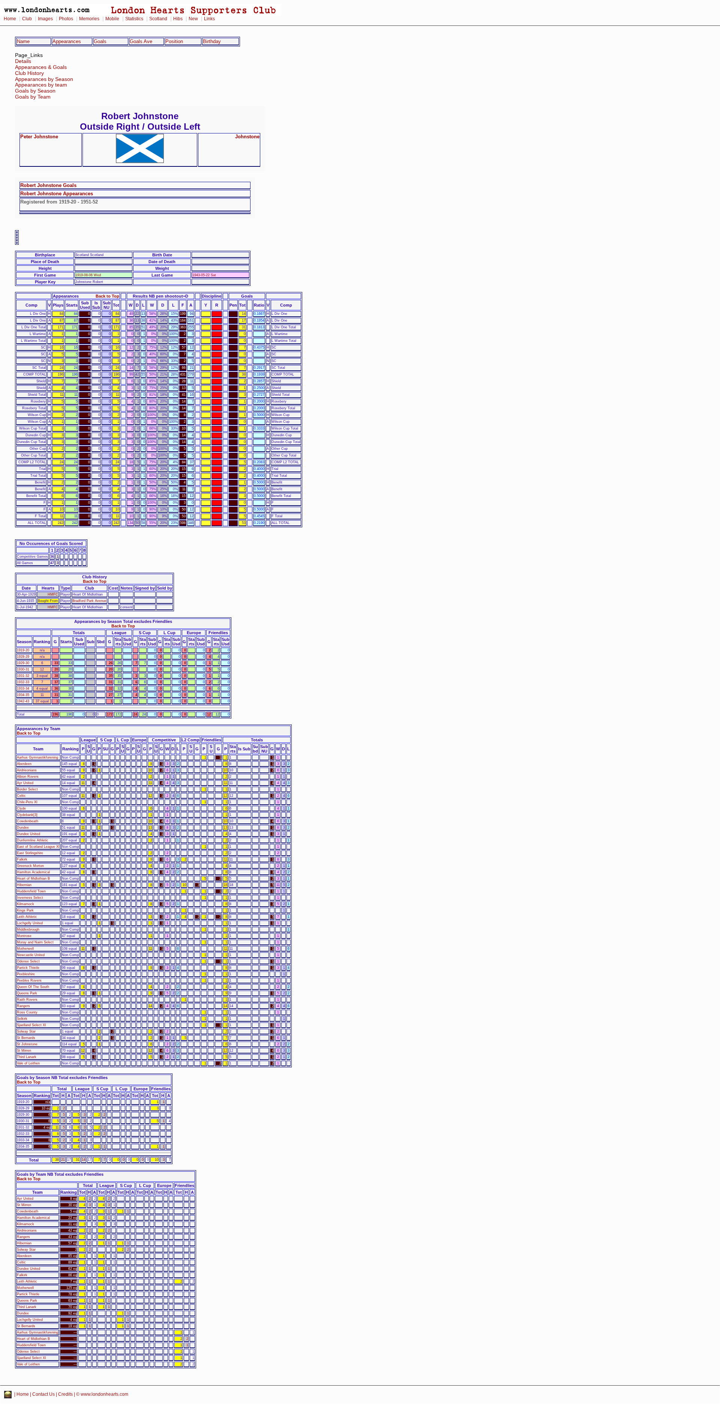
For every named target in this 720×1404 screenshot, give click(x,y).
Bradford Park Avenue (89, 601)
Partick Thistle (28, 968)
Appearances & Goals (41, 67)
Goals (100, 41)
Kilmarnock (25, 904)
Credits (65, 1394)
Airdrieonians (27, 770)
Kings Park (25, 910)
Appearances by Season (44, 79)
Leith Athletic (27, 917)
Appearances (66, 41)
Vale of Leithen (28, 1063)
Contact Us (43, 1394)
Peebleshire (26, 974)
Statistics (134, 18)
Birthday (212, 41)
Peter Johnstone (39, 136)
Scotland (158, 18)
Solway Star (26, 1031)
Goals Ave (141, 41)
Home (10, 18)
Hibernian (24, 885)
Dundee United (28, 834)
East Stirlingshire (30, 853)
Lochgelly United (30, 923)
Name (23, 41)
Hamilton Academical (33, 872)
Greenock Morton (30, 866)
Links (209, 18)
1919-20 (23, 650)
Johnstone (247, 136)
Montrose (24, 936)
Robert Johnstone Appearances (56, 193)
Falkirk (22, 859)
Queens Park (27, 993)
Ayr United (25, 783)
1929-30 (23, 663)
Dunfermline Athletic (32, 840)
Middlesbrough (28, 929)
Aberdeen (24, 764)
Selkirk (22, 1019)
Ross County (27, 1012)
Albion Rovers (28, 776)
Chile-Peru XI (27, 802)
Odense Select (28, 961)
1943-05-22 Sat (204, 275)
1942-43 (23, 701)
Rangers (23, 1006)
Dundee (23, 827)
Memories (89, 18)
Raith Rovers (27, 999)
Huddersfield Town (31, 891)
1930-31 (23, 669)
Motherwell (25, 948)
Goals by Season (35, 91)
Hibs (178, 18)
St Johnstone (27, 1044)
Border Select (27, 789)
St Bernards (26, 1038)
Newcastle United (31, 955)
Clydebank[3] (27, 815)
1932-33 (23, 682)
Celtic (21, 796)
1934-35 (23, 695)
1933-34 (23, 688)
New (193, 18)
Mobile (112, 18)
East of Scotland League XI (38, 847)
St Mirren (24, 1050)
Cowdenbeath (27, 821)
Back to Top (107, 296)
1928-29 (23, 657)
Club (27, 18)
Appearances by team (41, 85)
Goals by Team (33, 97)
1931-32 (23, 676)
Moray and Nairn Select (35, 942)
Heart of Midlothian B (33, 878)
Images (45, 18)
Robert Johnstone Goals (48, 185)
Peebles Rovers (29, 980)
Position (174, 41)
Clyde (21, 808)
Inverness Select (30, 898)
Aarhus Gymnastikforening (37, 757)
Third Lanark (26, 1057)
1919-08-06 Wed (88, 275)
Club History (29, 73)
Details (23, 61)
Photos (66, 18)
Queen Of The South (33, 987)
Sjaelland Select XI (31, 1025)
